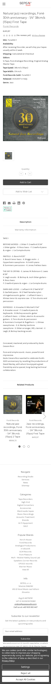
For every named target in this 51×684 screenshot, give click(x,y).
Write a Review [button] (38, 35)
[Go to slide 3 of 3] (28, 446)
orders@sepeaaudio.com (25, 604)
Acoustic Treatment (25, 517)
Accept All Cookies (25, 679)
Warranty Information (25, 229)
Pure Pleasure (25, 554)
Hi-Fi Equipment (25, 523)
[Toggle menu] (4, 4)
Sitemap (25, 485)
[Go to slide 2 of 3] (24, 446)
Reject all (25, 673)
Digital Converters (25, 505)
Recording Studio (25, 476)
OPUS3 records (26, 563)
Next (44, 416)
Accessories (25, 508)
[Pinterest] (23, 203)
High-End (25, 502)
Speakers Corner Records (25, 560)
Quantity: (25, 169)
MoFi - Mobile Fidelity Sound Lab (25, 557)
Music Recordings (25, 514)
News (25, 482)
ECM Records (25, 551)
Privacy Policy (8, 660)
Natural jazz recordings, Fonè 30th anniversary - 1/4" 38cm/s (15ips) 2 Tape (12, 430)
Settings (25, 666)
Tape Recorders (25, 499)
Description (25, 222)
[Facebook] (4, 203)
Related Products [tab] (25, 384)
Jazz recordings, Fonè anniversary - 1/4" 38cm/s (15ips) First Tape (35, 428)
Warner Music (25, 566)
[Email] (9, 203)
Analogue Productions (25, 545)
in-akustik (25, 548)
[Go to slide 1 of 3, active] (19, 446)
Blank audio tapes (25, 511)
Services (25, 479)
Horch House (25, 539)
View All (25, 569)
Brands (25, 520)
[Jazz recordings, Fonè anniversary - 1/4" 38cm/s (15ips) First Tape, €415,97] (35, 404)
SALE (25, 526)
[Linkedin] (18, 203)
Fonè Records (25, 542)
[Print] (14, 203)
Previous (4, 416)
